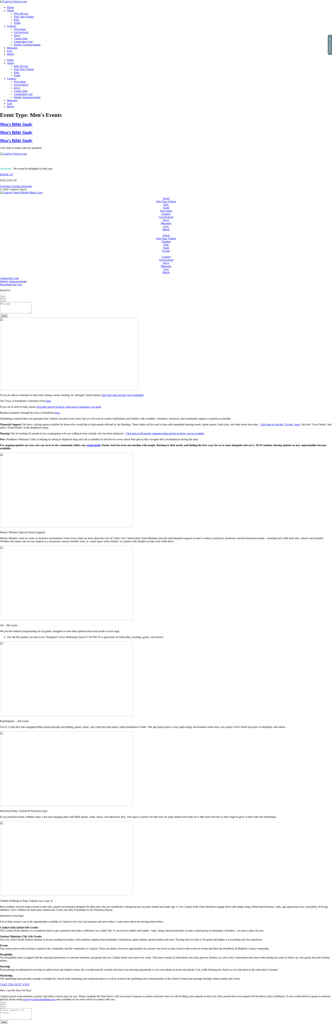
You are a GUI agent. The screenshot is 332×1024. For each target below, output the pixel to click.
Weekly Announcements (27, 44)
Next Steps (20, 29)
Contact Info (20, 38)
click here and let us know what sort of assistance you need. (68, 406)
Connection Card (23, 41)
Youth (17, 22)
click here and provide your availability (122, 395)
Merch (10, 54)
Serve (17, 35)
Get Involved (21, 32)
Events (166, 250)
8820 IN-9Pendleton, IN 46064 (11, 161)
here (48, 400)
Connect (11, 26)
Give (9, 50)
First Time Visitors (24, 16)
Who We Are (21, 13)
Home (10, 7)
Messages (12, 47)
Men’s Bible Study (16, 124)
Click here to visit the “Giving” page (280, 424)
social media (93, 445)
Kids (16, 19)
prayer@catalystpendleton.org (39, 999)
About (10, 10)
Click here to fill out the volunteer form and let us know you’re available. (165, 433)
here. (57, 412)
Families (166, 241)
